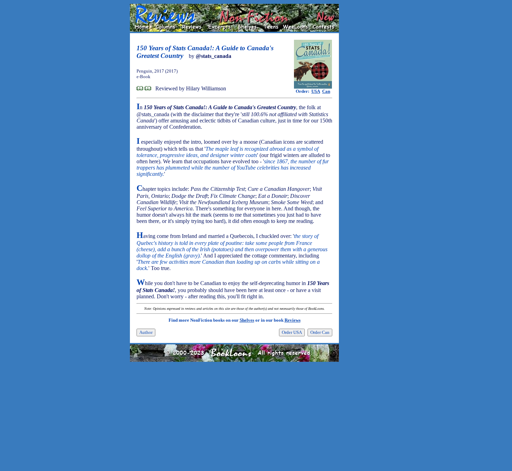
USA (315, 91)
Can (326, 91)
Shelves (247, 320)
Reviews (293, 320)
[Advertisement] (361, 108)
